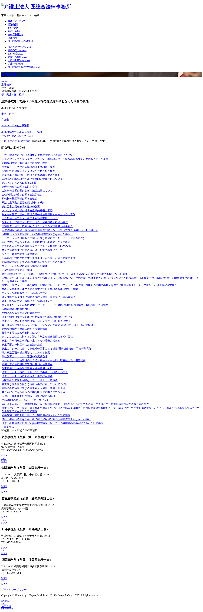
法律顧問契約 (15, 34)
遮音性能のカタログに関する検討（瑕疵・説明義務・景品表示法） (40, 297)
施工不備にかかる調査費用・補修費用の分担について (32, 368)
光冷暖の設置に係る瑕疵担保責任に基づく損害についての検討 (37, 246)
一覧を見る (7, 427)
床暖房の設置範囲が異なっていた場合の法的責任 (30, 380)
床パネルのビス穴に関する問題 (19, 182)
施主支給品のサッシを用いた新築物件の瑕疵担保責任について (37, 317)
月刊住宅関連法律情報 (20, 41)
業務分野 (13, 24)
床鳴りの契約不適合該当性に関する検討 (24, 163)
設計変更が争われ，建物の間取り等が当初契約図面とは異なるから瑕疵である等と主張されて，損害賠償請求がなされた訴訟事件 (75, 404)
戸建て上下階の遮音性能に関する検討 (23, 202)
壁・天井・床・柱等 (12, 94)
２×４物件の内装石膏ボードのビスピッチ (25, 400)
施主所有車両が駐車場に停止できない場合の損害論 (31, 340)
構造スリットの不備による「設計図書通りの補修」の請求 (35, 372)
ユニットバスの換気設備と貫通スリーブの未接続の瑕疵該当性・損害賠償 (43, 360)
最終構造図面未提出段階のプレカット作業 (26, 352)
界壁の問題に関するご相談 (17, 270)
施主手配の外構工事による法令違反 (22, 344)
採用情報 (13, 37)
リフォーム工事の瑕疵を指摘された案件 (24, 266)
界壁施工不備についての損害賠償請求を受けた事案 (31, 174)
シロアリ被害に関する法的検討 (19, 254)
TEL (3, 458)
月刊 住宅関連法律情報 (17, 141)
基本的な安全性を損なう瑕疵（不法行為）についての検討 (35, 384)
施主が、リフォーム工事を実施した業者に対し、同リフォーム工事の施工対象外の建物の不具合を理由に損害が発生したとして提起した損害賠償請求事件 (89, 285)
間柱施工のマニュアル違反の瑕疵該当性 (24, 356)
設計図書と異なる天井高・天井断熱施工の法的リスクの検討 (36, 242)
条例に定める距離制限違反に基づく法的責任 (27, 364)
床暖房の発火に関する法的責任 (19, 186)
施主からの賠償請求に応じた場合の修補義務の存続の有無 (35, 222)
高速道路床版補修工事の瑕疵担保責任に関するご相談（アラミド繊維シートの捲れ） (50, 230)
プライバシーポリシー (14, 589)
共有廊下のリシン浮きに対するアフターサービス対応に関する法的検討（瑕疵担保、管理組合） (56, 305)
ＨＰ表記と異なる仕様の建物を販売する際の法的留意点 (33, 392)
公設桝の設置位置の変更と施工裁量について (27, 190)
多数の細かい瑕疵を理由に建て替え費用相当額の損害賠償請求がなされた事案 (46, 419)
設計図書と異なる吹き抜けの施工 (21, 206)
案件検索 (13, 27)
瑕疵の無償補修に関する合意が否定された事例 (28, 170)
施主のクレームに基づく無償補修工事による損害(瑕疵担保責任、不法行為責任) (47, 348)
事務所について (16, 21)
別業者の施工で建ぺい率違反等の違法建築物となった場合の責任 (38, 214)
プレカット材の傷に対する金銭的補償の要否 (27, 210)
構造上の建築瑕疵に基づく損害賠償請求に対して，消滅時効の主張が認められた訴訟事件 (52, 423)
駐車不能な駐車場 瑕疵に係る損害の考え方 (27, 301)
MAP (4, 455)
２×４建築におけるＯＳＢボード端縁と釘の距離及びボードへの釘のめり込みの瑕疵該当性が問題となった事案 (65, 274)
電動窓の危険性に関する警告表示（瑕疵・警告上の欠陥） (35, 388)
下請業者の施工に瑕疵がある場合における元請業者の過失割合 (37, 226)
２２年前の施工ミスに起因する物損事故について (30, 218)
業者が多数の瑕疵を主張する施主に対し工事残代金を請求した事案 (40, 289)
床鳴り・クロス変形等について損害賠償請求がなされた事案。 (37, 234)
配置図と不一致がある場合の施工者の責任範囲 (28, 167)
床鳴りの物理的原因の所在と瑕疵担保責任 (26, 328)
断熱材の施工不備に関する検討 (19, 198)
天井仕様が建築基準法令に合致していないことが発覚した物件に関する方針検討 (47, 324)
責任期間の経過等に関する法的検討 (22, 194)
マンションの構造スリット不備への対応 (24, 293)
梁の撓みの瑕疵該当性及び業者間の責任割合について (32, 178)
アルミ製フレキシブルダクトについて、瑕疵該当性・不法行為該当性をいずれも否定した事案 (55, 159)
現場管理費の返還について (17, 309)
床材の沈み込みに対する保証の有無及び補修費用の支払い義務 (37, 336)
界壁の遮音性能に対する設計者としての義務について (32, 250)
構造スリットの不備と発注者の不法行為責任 (27, 376)
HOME (5, 81)
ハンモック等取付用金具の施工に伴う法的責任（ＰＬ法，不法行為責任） (43, 238)
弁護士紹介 (14, 31)
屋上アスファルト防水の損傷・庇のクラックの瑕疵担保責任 (36, 320)
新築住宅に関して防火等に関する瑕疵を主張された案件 (33, 262)
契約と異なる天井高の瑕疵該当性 (21, 313)
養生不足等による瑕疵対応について (22, 332)
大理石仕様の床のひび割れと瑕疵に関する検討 (28, 396)
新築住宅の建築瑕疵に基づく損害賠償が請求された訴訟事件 (36, 415)
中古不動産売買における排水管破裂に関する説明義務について (37, 155)
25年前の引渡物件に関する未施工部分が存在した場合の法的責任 (38, 258)
